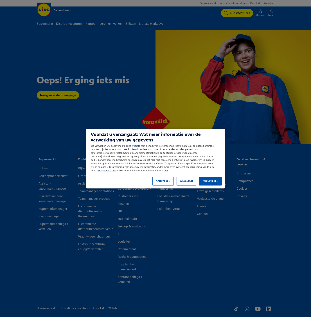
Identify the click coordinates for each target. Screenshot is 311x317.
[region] (155, 158)
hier (166, 170)
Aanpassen (163, 181)
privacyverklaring (106, 170)
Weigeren (186, 181)
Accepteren (210, 181)
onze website (133, 145)
